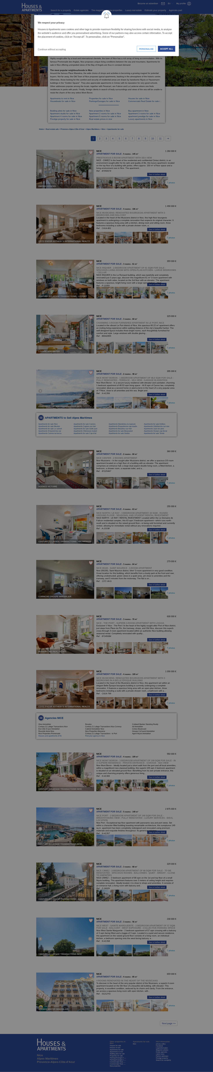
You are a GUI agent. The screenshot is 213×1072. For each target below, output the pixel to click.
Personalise (146, 48)
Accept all (166, 48)
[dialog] (106, 35)
